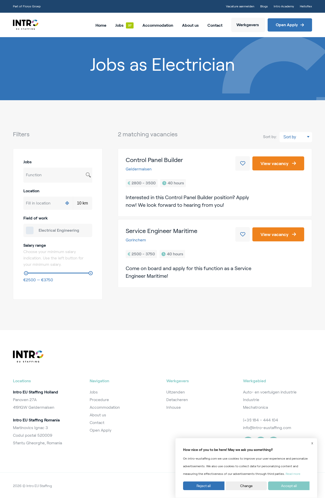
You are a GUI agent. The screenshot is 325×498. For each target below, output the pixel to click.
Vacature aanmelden (240, 6)
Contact (214, 25)
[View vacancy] (215, 182)
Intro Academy (284, 6)
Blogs (264, 6)
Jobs (119, 25)
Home (100, 25)
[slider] (26, 273)
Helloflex (306, 6)
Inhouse (173, 407)
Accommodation (157, 25)
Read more (293, 473)
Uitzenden (175, 392)
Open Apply (100, 430)
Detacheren (177, 400)
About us (190, 25)
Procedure (99, 400)
